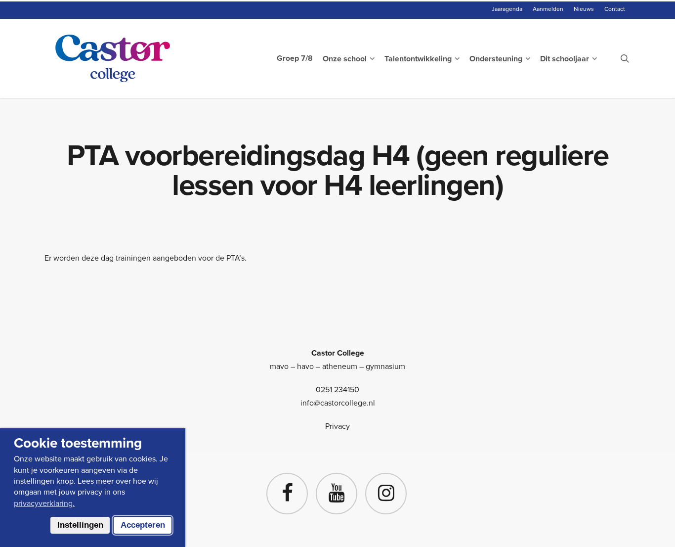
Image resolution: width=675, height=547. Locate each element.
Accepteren (143, 525)
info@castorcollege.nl (337, 403)
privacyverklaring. (44, 503)
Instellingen (80, 525)
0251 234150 (337, 389)
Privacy (337, 426)
